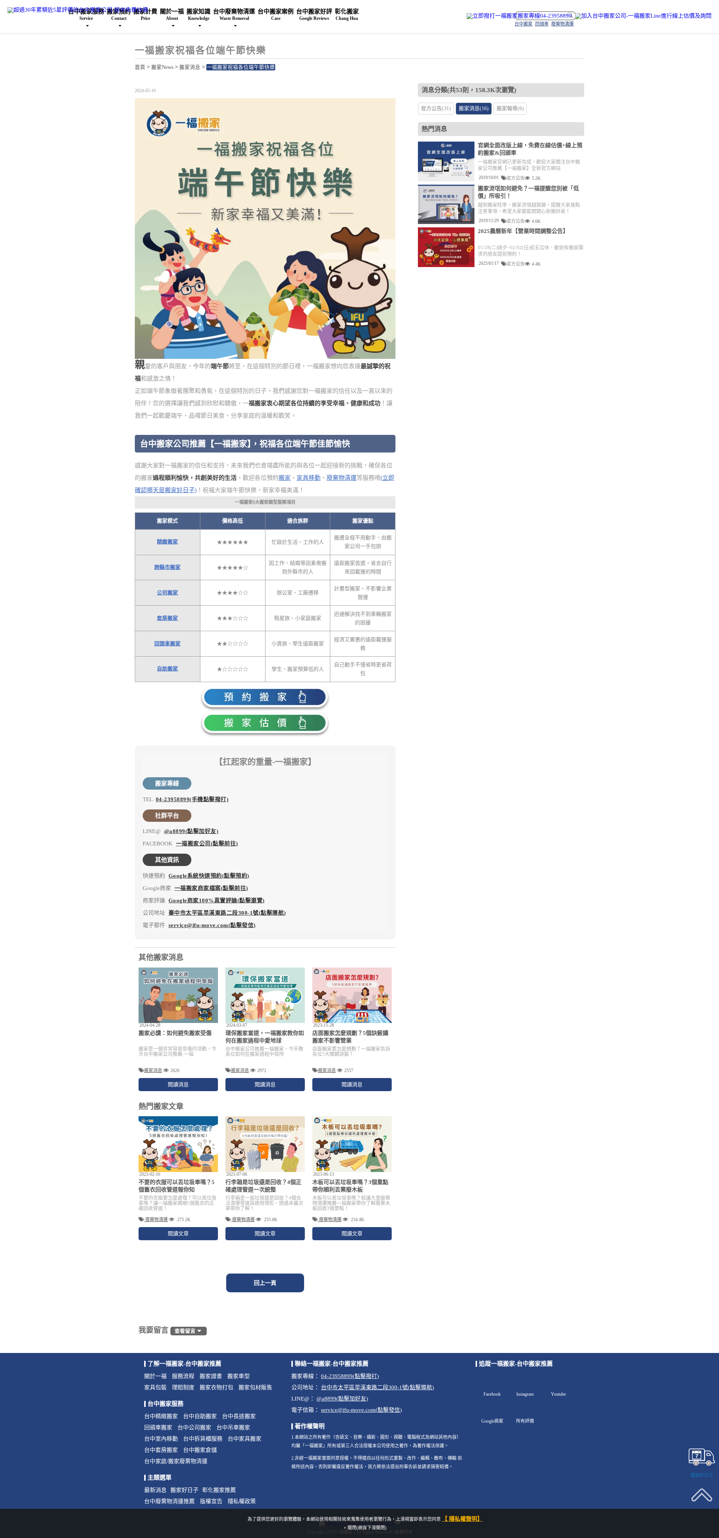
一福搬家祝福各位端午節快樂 (241, 67)
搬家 (285, 478)
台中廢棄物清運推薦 (169, 1501)
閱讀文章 (178, 1233)
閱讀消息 (178, 1084)
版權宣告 (211, 1501)
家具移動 (309, 478)
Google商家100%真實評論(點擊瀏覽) (217, 900)
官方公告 (516, 178)
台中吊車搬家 (233, 1427)
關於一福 (155, 1376)
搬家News (162, 67)
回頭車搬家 (167, 644)
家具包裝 (155, 1387)
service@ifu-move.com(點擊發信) (212, 925)
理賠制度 (183, 1387)
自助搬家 (167, 669)
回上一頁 (265, 1283)
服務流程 (183, 1376)
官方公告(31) (436, 108)
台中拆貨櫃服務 (202, 1439)
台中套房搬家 (161, 1450)
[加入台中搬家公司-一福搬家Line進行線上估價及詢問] (643, 16)
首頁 (140, 67)
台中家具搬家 (244, 1439)
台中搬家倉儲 (200, 1450)
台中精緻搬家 (161, 1416)
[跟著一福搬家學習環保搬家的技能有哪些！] (265, 995)
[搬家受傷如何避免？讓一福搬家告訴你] (178, 995)
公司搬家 (167, 593)
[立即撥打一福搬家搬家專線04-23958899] (519, 16)
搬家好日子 (184, 1490)
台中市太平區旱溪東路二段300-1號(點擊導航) (377, 1387)
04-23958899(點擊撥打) (350, 1376)
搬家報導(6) (510, 108)
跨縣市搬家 (167, 567)
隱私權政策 (242, 1501)
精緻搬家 (167, 542)
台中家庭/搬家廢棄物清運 (175, 1461)
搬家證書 (211, 1376)
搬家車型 (238, 1376)
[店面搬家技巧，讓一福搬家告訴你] (352, 995)
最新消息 (155, 1490)
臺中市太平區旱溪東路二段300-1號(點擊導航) (227, 913)
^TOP (702, 1513)
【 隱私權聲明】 (462, 1519)
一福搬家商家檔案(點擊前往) (211, 888)
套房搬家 (167, 618)
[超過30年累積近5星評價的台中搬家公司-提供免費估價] (77, 9)
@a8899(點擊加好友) (191, 831)
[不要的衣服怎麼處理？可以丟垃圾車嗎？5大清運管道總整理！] (178, 1144)
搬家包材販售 (255, 1387)
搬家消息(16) (474, 108)
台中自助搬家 (200, 1416)
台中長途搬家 (239, 1416)
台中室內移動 (161, 1439)
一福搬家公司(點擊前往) (207, 844)
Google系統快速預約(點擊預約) (209, 876)
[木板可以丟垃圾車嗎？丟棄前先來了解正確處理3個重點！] (352, 1144)
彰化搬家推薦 (219, 1490)
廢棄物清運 (342, 478)
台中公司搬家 (194, 1427)
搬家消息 (189, 67)
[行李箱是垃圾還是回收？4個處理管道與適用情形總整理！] (265, 1144)
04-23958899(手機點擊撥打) (192, 799)
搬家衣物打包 (216, 1387)
